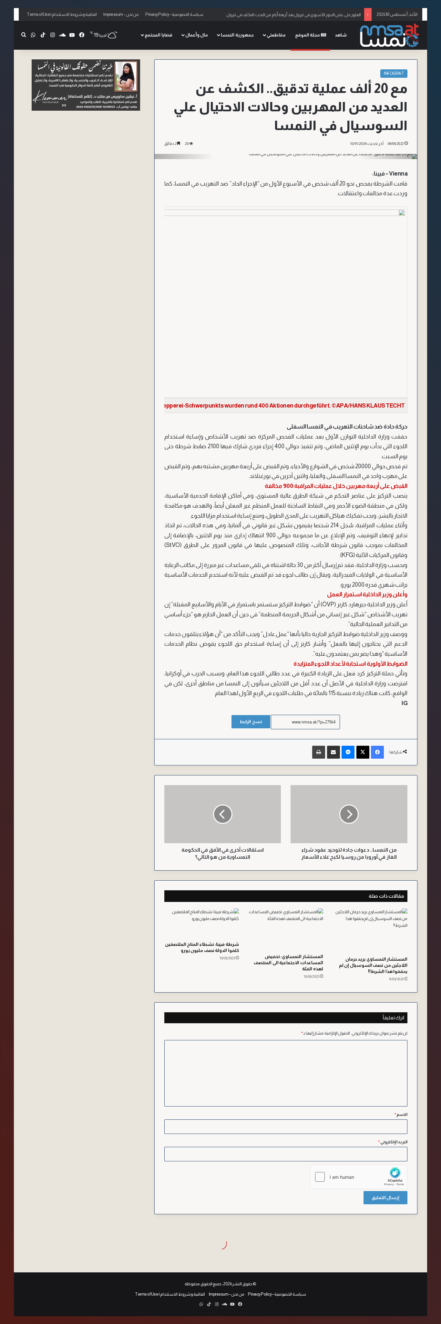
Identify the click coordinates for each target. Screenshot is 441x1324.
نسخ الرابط (251, 721)
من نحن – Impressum (121, 14)
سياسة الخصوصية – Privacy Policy (174, 14)
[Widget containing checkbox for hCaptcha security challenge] (358, 1177)
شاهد (341, 34)
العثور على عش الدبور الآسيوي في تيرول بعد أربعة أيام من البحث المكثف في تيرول (293, 14)
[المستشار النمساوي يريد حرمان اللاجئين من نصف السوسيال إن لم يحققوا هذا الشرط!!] (370, 930)
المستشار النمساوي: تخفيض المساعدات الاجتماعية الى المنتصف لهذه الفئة (288, 962)
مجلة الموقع (308, 34)
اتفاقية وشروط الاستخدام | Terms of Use (62, 14)
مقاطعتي (276, 34)
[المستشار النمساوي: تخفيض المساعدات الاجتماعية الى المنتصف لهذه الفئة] (286, 929)
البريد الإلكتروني (392, 1141)
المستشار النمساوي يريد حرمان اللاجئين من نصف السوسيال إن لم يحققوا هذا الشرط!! (373, 965)
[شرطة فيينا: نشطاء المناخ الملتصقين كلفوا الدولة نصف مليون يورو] (201, 923)
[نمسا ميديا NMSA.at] (390, 35)
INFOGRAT (394, 73)
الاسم (401, 1114)
